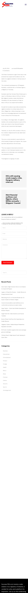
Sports (5, 387)
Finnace (5, 360)
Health (4, 367)
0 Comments (6, 70)
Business (5, 351)
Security (15, 49)
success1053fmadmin (17, 68)
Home (10, 49)
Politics (5, 380)
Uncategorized (7, 390)
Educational (6, 354)
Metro (4, 370)
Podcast (5, 377)
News (4, 374)
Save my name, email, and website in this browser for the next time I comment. (13, 224)
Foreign (5, 364)
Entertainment (7, 357)
